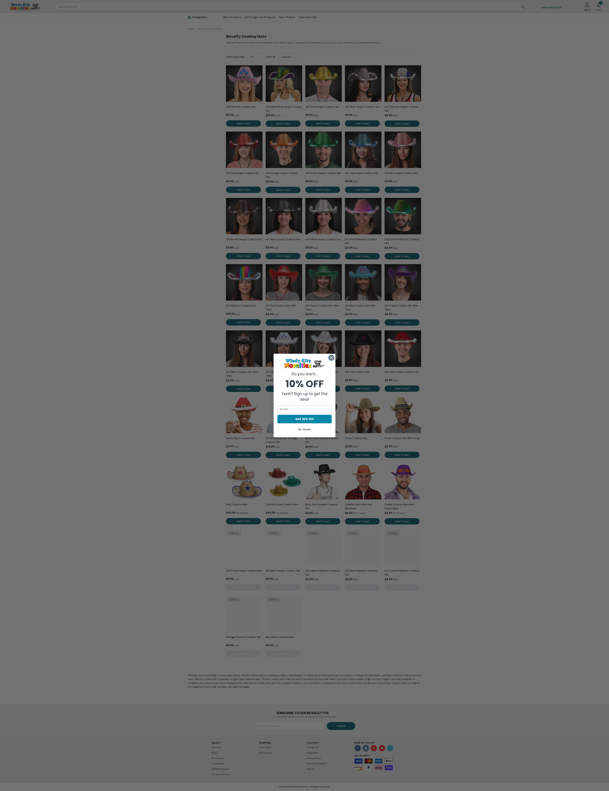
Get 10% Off (304, 419)
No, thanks (304, 429)
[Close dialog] (331, 358)
